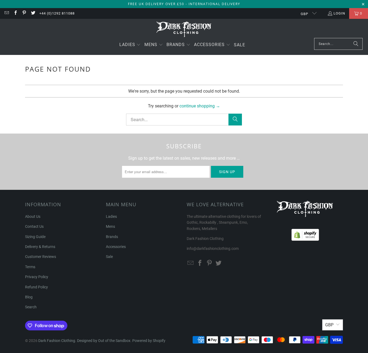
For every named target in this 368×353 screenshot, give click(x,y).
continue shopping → (199, 106)
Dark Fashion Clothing (56, 340)
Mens (110, 226)
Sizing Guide (35, 237)
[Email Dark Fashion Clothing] (6, 13)
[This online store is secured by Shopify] (305, 233)
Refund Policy (36, 287)
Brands (112, 237)
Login (339, 13)
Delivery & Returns (40, 246)
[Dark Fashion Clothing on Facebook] (15, 13)
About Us (32, 216)
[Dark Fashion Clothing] (184, 30)
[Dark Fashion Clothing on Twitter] (32, 13)
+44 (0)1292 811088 (57, 13)
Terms (30, 267)
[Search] (356, 44)
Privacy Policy (36, 277)
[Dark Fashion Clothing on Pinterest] (24, 13)
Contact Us (34, 226)
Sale (109, 256)
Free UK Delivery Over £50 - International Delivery (184, 4)
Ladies (111, 216)
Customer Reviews (40, 256)
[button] (130, 45)
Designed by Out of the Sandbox (103, 340)
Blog (29, 297)
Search (31, 307)
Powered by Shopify (148, 340)
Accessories (116, 246)
